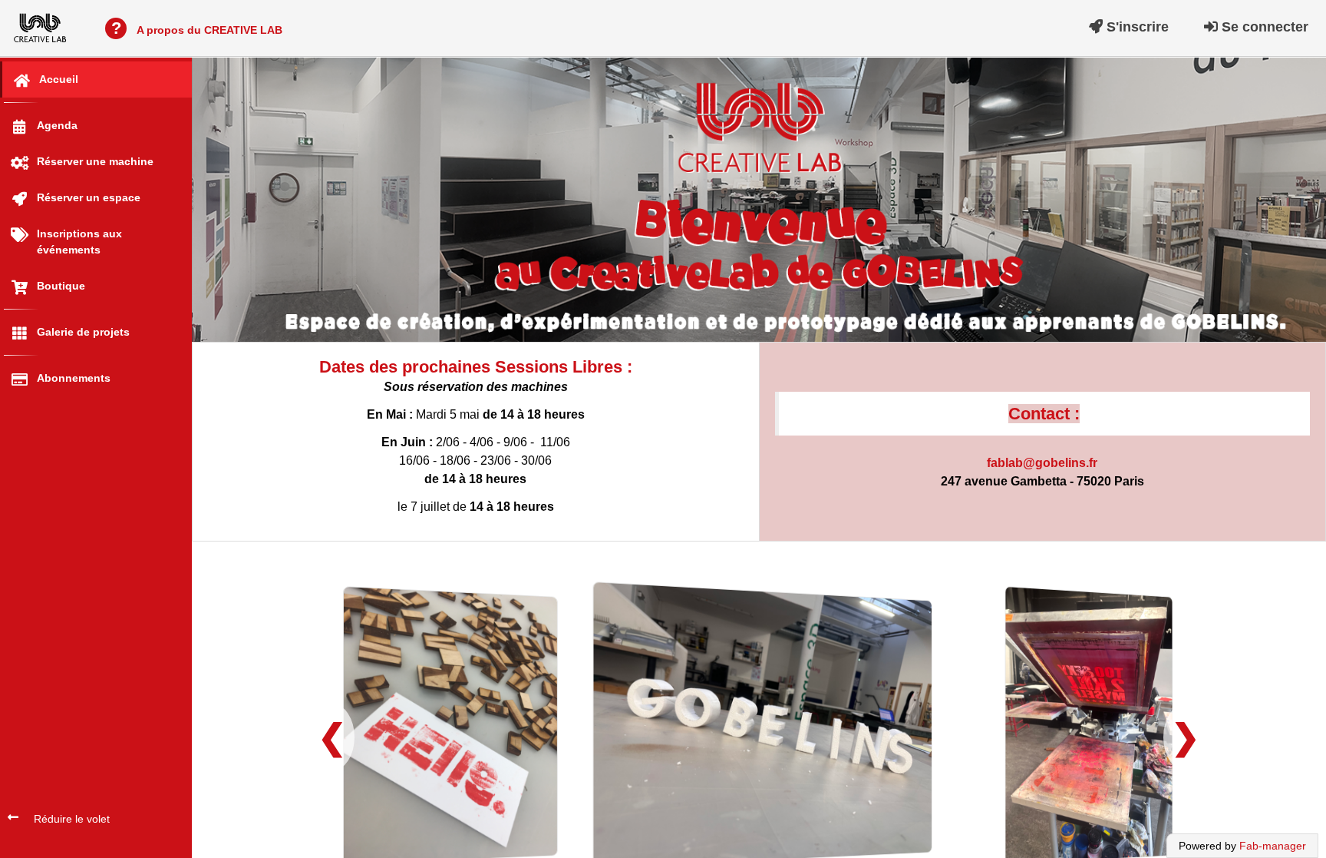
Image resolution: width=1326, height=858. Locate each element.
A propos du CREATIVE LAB (196, 28)
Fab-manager (1272, 846)
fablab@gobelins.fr (1042, 462)
